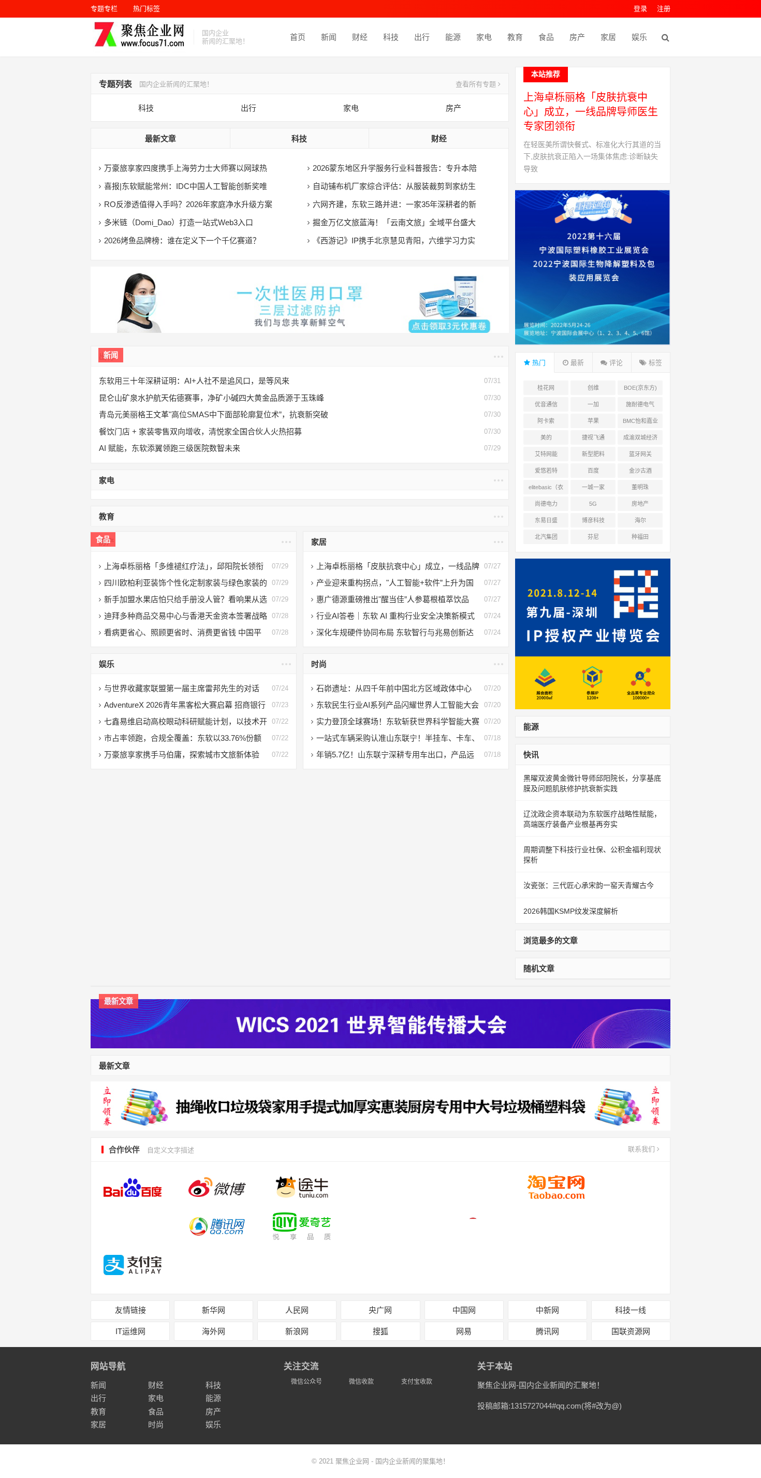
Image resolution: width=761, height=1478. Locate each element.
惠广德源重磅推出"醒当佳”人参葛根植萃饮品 (392, 599)
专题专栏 (104, 8)
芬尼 (593, 537)
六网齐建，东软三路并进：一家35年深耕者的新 (394, 204)
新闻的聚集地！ (425, 1461)
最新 (576, 363)
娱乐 (639, 37)
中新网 (547, 1310)
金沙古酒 (640, 470)
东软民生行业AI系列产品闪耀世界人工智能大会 (397, 704)
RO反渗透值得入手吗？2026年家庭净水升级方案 (188, 204)
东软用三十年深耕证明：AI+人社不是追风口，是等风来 (194, 380)
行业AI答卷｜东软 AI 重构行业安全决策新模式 (395, 615)
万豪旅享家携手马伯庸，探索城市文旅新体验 (181, 754)
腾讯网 (547, 1331)
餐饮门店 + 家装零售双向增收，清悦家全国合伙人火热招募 (200, 431)
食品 (546, 37)
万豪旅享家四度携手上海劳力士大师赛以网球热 (185, 168)
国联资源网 (630, 1331)
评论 (615, 363)
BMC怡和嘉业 (640, 421)
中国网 (464, 1310)
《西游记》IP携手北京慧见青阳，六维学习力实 (394, 240)
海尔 (640, 520)
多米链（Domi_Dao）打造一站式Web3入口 (178, 222)
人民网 (297, 1310)
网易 (464, 1331)
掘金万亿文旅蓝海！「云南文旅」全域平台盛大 (394, 222)
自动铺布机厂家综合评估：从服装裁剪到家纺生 (394, 186)
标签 (654, 363)
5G (593, 504)
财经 (360, 37)
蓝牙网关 (640, 454)
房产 (577, 37)
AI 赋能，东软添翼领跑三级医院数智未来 (169, 448)
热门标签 (146, 8)
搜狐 (380, 1331)
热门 (538, 363)
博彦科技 (593, 520)
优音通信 (546, 404)
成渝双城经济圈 (640, 439)
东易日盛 (546, 520)
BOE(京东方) (640, 388)
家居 (608, 37)
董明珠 (640, 487)
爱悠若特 (546, 470)
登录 (640, 8)
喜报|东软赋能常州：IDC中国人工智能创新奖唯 (185, 186)
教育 (515, 37)
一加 (593, 404)
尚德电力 (546, 504)
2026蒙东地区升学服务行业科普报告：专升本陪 (395, 168)
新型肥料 (593, 454)
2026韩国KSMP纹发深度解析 (570, 911)
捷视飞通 (593, 437)
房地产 (640, 504)
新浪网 (297, 1331)
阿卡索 (545, 421)
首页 (297, 37)
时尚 (319, 664)
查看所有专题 (477, 84)
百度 (593, 470)
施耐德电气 (640, 404)
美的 (546, 437)
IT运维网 (130, 1331)
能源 (453, 37)
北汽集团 (546, 537)
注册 (663, 8)
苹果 (593, 421)
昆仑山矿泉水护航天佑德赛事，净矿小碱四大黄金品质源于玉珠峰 (211, 397)
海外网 (213, 1331)
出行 (422, 37)
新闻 (328, 37)
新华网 (213, 1310)
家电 (484, 37)
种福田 (640, 537)
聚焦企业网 (352, 1461)
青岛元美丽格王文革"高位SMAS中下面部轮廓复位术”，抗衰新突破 (213, 414)
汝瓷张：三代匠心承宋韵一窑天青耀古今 (588, 885)
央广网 (380, 1310)
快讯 (531, 754)
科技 (391, 37)
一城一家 (593, 487)
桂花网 (545, 388)
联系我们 (642, 1149)
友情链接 (130, 1310)
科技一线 (630, 1310)
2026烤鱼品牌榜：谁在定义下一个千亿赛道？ (182, 240)
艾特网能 (546, 454)
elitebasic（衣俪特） (546, 489)
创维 (593, 388)
